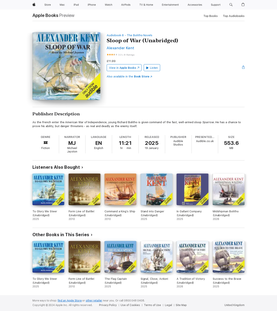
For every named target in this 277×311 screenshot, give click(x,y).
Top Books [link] (210, 16)
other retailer (94, 300)
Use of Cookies (130, 305)
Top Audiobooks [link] (234, 16)
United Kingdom (234, 305)
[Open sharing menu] (243, 67)
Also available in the (128, 76)
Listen (154, 67)
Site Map (181, 305)
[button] (231, 5)
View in (122, 67)
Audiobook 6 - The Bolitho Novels (129, 35)
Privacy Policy (108, 305)
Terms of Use (152, 305)
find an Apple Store (70, 300)
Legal (168, 305)
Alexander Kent (120, 48)
